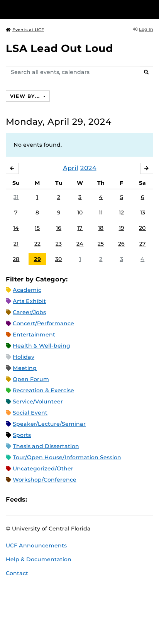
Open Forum (31, 379)
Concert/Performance (43, 323)
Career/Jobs (29, 312)
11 (101, 212)
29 (37, 259)
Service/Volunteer (38, 401)
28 (16, 259)
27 (142, 243)
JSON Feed (89, 499)
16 (58, 227)
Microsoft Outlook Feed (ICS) (50, 499)
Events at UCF (28, 29)
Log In (146, 29)
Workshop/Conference (44, 479)
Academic (27, 289)
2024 (88, 168)
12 (121, 212)
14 (16, 227)
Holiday (23, 356)
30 (58, 259)
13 (142, 212)
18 (100, 227)
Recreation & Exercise (43, 390)
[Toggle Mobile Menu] (151, 9)
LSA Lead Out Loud (59, 48)
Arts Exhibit (29, 301)
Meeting (25, 368)
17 (80, 227)
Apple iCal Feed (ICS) (37, 499)
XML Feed (76, 499)
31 (16, 197)
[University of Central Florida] (59, 9)
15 (37, 227)
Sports (22, 435)
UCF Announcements (36, 545)
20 (142, 227)
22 (37, 243)
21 (16, 243)
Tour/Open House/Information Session (67, 457)
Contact (17, 573)
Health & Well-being (41, 345)
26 (121, 243)
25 (101, 243)
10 (80, 212)
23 (59, 243)
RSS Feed (63, 499)
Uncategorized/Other (43, 468)
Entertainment (34, 334)
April (70, 168)
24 (79, 243)
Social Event (30, 412)
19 (121, 227)
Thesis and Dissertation (46, 446)
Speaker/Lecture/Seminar (49, 423)
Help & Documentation (38, 559)
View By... (26, 96)
